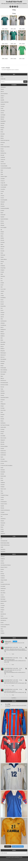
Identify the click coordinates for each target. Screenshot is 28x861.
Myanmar (3, 361)
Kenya (2, 299)
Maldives (2, 335)
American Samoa (4, 93)
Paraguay (3, 399)
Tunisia (2, 497)
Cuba (2, 193)
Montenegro (3, 352)
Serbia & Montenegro (5, 545)
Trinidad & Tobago (4, 495)
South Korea (3, 452)
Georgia (2, 240)
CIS (1, 538)
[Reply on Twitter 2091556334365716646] (5, 676)
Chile (2, 172)
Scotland (2, 429)
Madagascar (3, 329)
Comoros (2, 180)
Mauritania (3, 342)
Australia (2, 110)
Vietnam (2, 525)
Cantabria (3, 575)
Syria (2, 478)
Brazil (2, 144)
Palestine (3, 393)
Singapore (3, 440)
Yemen (2, 529)
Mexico (2, 346)
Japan (2, 293)
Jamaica (2, 291)
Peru (2, 401)
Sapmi (2, 616)
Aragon (2, 560)
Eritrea (2, 221)
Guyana (2, 261)
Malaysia (2, 333)
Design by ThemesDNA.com (14, 859)
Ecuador (2, 210)
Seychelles (3, 435)
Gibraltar (2, 246)
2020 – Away (13, 43)
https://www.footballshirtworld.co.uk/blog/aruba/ (14, 692)
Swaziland (3, 471)
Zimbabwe (3, 533)
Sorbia (2, 622)
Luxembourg (3, 325)
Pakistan (2, 391)
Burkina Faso (3, 153)
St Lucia (2, 463)
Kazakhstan (3, 297)
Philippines (3, 403)
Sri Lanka (3, 459)
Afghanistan (3, 87)
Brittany (2, 573)
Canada (2, 161)
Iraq (14, 10)
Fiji (1, 229)
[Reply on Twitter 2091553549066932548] (5, 686)
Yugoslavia (3, 549)
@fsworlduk (15, 647)
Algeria (2, 91)
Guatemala (3, 255)
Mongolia (3, 350)
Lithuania (2, 323)
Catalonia (2, 577)
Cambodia (3, 157)
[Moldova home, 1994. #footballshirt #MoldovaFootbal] (14, 722)
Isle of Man (3, 592)
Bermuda (2, 133)
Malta (2, 340)
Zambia (2, 531)
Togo (2, 491)
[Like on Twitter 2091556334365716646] (10, 676)
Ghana (2, 244)
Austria (2, 112)
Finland (2, 231)
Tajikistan (3, 482)
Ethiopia (2, 225)
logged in (9, 69)
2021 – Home (4, 28)
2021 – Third (22, 28)
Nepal (2, 365)
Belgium (2, 127)
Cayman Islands (4, 165)
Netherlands (3, 367)
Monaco (2, 603)
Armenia (2, 106)
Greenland (3, 586)
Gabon (2, 235)
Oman (2, 389)
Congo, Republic (4, 184)
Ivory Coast (3, 289)
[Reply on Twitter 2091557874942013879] (5, 654)
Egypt (2, 212)
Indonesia (3, 276)
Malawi (2, 331)
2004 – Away (22, 58)
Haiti (2, 263)
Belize (2, 129)
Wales (2, 527)
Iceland (2, 272)
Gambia (2, 238)
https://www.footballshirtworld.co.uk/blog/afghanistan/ (15, 650)
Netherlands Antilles (5, 542)
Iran (1, 278)
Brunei (2, 148)
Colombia (3, 178)
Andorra (2, 95)
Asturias (2, 563)
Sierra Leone (3, 437)
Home (2, 76)
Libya (2, 318)
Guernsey (3, 590)
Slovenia (2, 444)
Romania (2, 414)
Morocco (2, 357)
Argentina (3, 104)
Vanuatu (2, 520)
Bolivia (2, 138)
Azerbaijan (3, 114)
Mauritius (3, 344)
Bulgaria (2, 150)
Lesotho (2, 314)
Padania (2, 607)
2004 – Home (13, 58)
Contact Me (3, 78)
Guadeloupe (3, 588)
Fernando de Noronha (5, 584)
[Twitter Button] (10, 6)
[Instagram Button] (15, 6)
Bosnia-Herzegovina (5, 140)
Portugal (2, 408)
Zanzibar (2, 633)
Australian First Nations (6, 565)
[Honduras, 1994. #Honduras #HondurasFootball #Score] (14, 776)
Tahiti (2, 480)
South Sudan (3, 454)
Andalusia (3, 558)
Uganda (2, 505)
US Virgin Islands (4, 514)
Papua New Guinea (4, 397)
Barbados (3, 123)
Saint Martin (3, 614)
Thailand (2, 486)
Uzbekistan (3, 518)
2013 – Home (22, 43)
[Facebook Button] (13, 6)
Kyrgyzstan (3, 306)
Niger (2, 376)
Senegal (2, 431)
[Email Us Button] (17, 6)
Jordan (2, 295)
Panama (2, 395)
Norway (2, 386)
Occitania (2, 605)
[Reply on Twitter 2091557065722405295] (5, 665)
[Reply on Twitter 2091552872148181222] (5, 695)
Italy (2, 286)
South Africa (3, 450)
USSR (2, 547)
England (2, 216)
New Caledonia (4, 369)
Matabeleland (3, 601)
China (2, 174)
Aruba (2, 108)
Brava (2, 571)
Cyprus (2, 197)
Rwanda (2, 418)
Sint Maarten (3, 620)
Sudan (2, 467)
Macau (2, 327)
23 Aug (20, 647)
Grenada (2, 250)
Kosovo (2, 301)
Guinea (2, 257)
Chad (2, 170)
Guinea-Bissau (4, 259)
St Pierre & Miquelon (5, 624)
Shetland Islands (4, 618)
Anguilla (2, 99)
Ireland (2, 282)
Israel (2, 284)
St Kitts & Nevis (4, 461)
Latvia (2, 310)
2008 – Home (5, 58)
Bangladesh (3, 121)
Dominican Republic (5, 208)
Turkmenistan (4, 501)
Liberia (2, 316)
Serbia (2, 433)
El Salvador (3, 214)
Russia (2, 416)
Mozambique (3, 359)
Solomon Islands (4, 446)
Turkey (2, 499)
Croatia (2, 191)
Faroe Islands (3, 227)
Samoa (2, 420)
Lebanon (2, 312)
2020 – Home (5, 43)
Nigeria (2, 378)
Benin (2, 131)
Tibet (2, 628)
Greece (2, 248)
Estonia (2, 223)
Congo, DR (3, 182)
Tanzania (2, 484)
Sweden (2, 473)
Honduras (3, 265)
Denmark (3, 201)
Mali (1, 337)
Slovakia (2, 442)
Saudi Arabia (3, 427)
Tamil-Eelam (3, 626)
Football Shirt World (14, 1)
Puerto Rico (3, 410)
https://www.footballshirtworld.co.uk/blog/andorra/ (14, 672)
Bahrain (2, 119)
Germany (2, 242)
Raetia (2, 611)
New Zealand (3, 371)
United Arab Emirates (5, 510)
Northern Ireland (4, 384)
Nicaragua (3, 374)
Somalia (2, 448)
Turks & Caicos (4, 503)
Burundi (2, 155)
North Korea (3, 380)
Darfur (2, 582)
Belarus (2, 125)
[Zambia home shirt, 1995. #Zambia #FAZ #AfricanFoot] (14, 831)
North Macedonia (4, 382)
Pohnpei (2, 609)
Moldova (2, 348)
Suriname (3, 469)
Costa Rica (3, 189)
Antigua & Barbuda (4, 102)
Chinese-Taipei (4, 176)
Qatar (2, 412)
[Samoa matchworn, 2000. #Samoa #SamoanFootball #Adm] (14, 803)
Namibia (2, 363)
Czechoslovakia (4, 540)
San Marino (3, 422)
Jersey (2, 594)
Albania (2, 89)
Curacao (2, 195)
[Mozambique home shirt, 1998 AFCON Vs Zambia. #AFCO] (14, 749)
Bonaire (2, 569)
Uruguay (2, 512)
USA (1, 516)
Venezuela (3, 522)
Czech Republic (4, 199)
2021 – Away (13, 28)
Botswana (3, 142)
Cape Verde (3, 163)
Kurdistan (3, 596)
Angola (2, 97)
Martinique (3, 599)
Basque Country (4, 567)
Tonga (2, 493)
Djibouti (2, 204)
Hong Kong (3, 267)
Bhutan (2, 136)
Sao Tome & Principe (5, 425)
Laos (2, 308)
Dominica (3, 206)
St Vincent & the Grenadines (6, 465)
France (2, 233)
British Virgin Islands (5, 146)
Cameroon (3, 159)
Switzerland (3, 476)
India (2, 274)
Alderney (3, 556)
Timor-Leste (3, 488)
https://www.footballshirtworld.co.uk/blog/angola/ (14, 683)
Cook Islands (3, 187)
